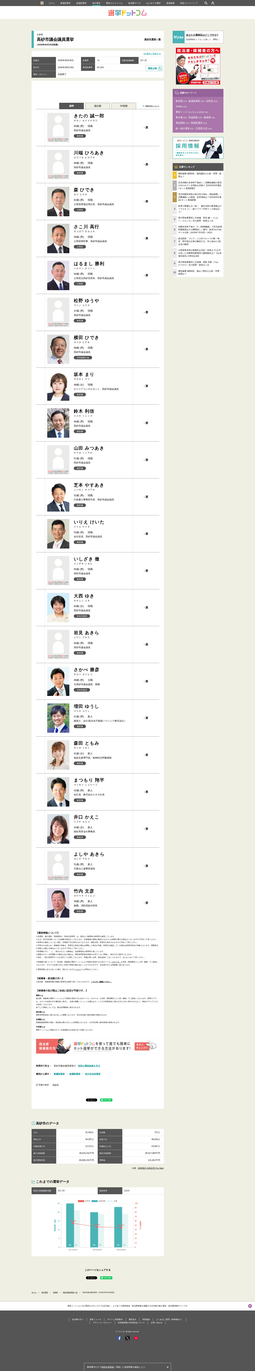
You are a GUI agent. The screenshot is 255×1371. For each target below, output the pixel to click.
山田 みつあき (89, 450)
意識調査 (170, 3)
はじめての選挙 (153, 3)
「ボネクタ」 (115, 962)
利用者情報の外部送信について (131, 1323)
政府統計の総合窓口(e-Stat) (151, 1168)
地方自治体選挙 (92, 1074)
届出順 (97, 106)
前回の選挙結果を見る (89, 1066)
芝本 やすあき (89, 487)
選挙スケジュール (114, 3)
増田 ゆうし (87, 708)
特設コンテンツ (187, 3)
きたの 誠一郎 (89, 117)
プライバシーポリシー (102, 1323)
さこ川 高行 (86, 228)
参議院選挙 (81, 3)
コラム (52, 3)
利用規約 (146, 1319)
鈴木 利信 (84, 413)
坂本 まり (84, 376)
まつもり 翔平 (89, 782)
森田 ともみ (87, 745)
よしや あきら (89, 856)
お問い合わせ (156, 1323)
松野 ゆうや (87, 302)
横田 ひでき (87, 339)
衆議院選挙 (65, 3)
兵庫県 (55, 1292)
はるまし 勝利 (89, 265)
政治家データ (134, 3)
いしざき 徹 (87, 560)
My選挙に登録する (152, 54)
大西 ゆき (84, 597)
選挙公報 (152, 68)
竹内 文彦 (84, 893)
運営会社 (132, 1319)
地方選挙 (96, 3)
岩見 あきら (87, 634)
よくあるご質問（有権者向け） (169, 1319)
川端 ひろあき (89, 154)
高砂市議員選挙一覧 (70, 1292)
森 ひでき (84, 191)
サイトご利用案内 (115, 1319)
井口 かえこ (87, 819)
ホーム (34, 1292)
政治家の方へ (78, 1319)
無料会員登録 (108, 1367)
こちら (77, 969)
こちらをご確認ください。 (101, 982)
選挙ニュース (95, 1319)
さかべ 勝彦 (87, 671)
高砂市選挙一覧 (152, 39)
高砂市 (56, 1085)
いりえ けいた (89, 524)
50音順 (124, 106)
